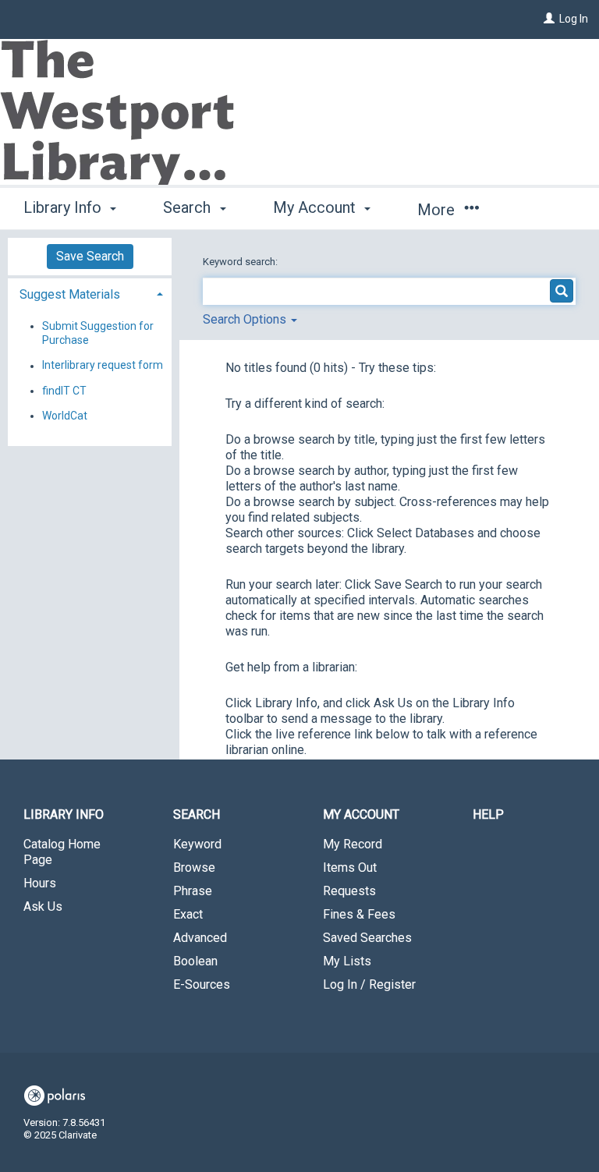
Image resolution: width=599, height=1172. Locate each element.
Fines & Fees (359, 914)
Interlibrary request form (102, 365)
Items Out (350, 867)
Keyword (197, 844)
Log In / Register (369, 984)
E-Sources (201, 984)
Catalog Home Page (62, 852)
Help (488, 814)
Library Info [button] (64, 207)
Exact (188, 914)
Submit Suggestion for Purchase (98, 333)
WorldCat (64, 415)
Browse (194, 867)
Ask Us (42, 906)
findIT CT (64, 390)
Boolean (195, 961)
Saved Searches (367, 937)
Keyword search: (241, 261)
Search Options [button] (246, 319)
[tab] (90, 292)
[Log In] (549, 18)
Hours (39, 883)
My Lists (347, 961)
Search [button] (188, 207)
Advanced (200, 937)
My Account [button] (316, 207)
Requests (349, 890)
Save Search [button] (90, 256)
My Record (352, 844)
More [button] (438, 209)
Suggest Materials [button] (69, 294)
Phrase (192, 890)
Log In (573, 18)
